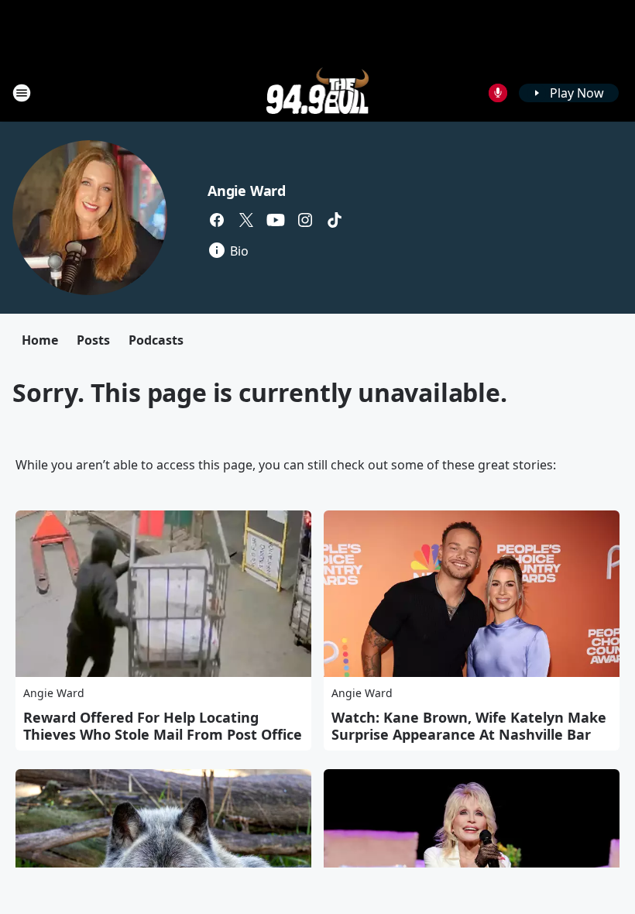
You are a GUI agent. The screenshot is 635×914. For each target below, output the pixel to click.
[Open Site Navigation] (21, 93)
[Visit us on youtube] (275, 220)
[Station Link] (317, 92)
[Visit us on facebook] (217, 220)
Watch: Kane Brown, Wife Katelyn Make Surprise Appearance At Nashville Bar (468, 726)
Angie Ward (247, 190)
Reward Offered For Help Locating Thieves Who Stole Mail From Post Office (162, 726)
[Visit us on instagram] (305, 220)
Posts (93, 340)
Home (40, 340)
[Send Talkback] (498, 93)
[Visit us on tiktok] (334, 220)
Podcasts (156, 340)
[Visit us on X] (246, 220)
